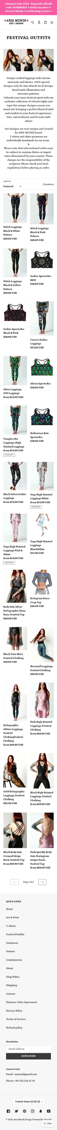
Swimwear (12, 943)
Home (9, 909)
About (9, 968)
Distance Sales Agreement (21, 1002)
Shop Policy (13, 976)
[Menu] (52, 22)
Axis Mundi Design (23, 1119)
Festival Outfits (15, 934)
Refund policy (14, 1027)
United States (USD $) (27, 1101)
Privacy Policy (14, 1010)
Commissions (14, 959)
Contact (10, 993)
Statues (10, 951)
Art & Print (12, 917)
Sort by (7, 181)
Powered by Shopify (42, 1119)
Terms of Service (16, 1019)
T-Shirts (11, 926)
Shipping (11, 985)
